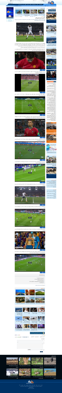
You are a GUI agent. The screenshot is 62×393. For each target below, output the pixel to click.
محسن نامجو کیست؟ (19, 14)
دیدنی (55, 70)
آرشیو (17, 0)
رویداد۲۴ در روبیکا (10, 19)
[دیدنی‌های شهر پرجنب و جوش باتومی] (20, 292)
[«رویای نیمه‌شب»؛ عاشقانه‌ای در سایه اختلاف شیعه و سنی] (26, 326)
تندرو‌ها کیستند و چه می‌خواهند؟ (52, 20)
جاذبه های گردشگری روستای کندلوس (20, 303)
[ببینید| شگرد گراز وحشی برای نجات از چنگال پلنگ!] (37, 361)
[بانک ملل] (9, 12)
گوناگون (44, 16)
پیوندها (19, 0)
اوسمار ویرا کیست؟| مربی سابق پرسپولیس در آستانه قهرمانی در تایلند (36, 281)
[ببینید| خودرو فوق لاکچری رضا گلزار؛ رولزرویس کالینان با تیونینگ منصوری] (41, 318)
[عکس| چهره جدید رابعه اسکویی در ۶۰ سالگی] (33, 310)
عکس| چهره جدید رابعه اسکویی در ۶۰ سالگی (34, 313)
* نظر (43, 343)
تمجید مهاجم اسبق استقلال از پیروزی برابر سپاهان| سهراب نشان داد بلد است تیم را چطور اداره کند (51, 67)
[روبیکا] (37, 333)
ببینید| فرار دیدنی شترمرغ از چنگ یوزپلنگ (13, 366)
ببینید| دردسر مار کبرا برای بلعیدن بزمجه (25, 365)
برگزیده (42, 16)
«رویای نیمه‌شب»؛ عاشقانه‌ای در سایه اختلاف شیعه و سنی (26, 329)
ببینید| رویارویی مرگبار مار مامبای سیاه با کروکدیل (50, 377)
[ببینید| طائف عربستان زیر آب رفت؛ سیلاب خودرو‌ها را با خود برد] (51, 137)
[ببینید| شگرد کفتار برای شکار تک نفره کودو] (12, 372)
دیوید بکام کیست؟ (41, 282)
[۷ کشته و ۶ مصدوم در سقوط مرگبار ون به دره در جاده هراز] (51, 52)
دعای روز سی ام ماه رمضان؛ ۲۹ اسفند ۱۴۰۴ (51, 192)
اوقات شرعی (14, 0)
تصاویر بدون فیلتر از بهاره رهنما (27, 313)
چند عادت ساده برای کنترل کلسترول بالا (51, 152)
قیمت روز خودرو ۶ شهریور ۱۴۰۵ (42, 15)
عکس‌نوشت (53, 122)
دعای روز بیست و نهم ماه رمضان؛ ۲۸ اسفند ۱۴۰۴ (51, 194)
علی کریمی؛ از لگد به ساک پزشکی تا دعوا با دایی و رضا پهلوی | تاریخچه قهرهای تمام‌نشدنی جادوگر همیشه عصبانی (51, 95)
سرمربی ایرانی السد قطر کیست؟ (40, 278)
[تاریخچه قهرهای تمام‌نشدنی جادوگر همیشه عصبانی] (26, 12)
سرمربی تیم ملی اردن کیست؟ (40, 280)
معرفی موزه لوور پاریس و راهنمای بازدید (30, 303)
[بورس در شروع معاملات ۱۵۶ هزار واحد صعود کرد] (51, 28)
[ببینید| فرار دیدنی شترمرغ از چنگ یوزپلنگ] (12, 361)
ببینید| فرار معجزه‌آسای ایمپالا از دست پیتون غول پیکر (38, 377)
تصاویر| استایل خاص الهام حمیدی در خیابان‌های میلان (34, 329)
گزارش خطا (43, 335)
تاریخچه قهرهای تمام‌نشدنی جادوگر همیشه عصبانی (26, 15)
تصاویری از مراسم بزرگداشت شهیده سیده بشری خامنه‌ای (52, 79)
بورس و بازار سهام (52, 24)
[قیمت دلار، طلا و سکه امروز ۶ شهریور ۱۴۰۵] (33, 12)
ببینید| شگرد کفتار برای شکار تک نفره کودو (13, 377)
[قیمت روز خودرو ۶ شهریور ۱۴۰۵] (41, 12)
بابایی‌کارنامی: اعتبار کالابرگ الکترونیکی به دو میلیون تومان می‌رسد (51, 100)
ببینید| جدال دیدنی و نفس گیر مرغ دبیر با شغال (50, 366)
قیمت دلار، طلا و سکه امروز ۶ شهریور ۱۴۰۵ (34, 15)
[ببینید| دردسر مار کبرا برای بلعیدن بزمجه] (25, 361)
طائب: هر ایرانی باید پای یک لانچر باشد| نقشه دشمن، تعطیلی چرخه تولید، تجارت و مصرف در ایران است (51, 105)
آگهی (10, 0)
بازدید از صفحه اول (42, 336)
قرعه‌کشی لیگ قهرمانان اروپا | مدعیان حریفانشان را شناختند (51, 120)
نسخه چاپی (32, 336)
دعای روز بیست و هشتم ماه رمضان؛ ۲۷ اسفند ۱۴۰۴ (51, 196)
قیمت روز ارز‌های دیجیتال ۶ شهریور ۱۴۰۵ (51, 87)
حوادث (53, 48)
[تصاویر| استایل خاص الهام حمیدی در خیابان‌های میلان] (33, 326)
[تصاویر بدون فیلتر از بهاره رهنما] (26, 310)
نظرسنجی (12, 0)
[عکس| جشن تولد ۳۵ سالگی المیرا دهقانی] (41, 310)
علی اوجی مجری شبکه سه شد (41, 329)
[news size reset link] (33, 16)
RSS (19, 385)
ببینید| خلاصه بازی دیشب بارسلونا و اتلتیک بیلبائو (51, 84)
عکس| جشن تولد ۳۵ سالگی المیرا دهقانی (41, 313)
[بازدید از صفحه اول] (44, 336)
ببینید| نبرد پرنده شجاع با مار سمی (25, 376)
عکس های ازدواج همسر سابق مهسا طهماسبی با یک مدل (19, 329)
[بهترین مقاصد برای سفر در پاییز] (30, 292)
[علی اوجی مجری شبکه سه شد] (41, 326)
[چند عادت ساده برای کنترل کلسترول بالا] (51, 148)
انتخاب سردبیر (53, 13)
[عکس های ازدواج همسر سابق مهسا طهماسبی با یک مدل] (18, 326)
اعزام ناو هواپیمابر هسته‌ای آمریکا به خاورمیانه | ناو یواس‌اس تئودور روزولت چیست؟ (19, 314)
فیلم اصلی (42, 72)
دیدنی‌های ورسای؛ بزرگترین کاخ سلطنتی (40, 303)
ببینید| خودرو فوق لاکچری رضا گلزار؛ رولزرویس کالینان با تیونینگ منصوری (41, 322)
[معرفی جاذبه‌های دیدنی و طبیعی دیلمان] (40, 292)
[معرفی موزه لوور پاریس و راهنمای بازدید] (30, 300)
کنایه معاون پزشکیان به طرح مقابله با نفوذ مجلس (51, 184)
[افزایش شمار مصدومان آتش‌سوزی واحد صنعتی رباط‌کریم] (51, 160)
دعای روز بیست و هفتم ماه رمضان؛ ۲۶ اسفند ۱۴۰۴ (51, 198)
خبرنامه (24, 385)
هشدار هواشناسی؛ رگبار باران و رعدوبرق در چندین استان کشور (51, 98)
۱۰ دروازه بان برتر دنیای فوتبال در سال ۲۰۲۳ (39, 279)
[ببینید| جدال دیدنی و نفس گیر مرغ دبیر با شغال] (50, 361)
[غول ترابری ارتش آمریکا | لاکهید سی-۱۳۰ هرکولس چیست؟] (33, 318)
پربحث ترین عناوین (49, 81)
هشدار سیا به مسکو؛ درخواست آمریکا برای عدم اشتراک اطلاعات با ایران (51, 102)
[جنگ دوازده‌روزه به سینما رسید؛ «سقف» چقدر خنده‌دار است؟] (26, 318)
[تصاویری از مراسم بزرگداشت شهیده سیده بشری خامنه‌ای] (51, 74)
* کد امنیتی (43, 349)
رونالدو (39, 285)
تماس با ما (23, 0)
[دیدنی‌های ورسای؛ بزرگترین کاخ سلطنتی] (40, 300)
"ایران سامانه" (29, 388)
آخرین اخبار (55, 81)
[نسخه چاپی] (30, 16)
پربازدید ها (52, 81)
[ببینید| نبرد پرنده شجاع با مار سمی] (25, 372)
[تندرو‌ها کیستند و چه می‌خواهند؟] (51, 17)
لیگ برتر (53, 59)
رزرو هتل (10, 18)
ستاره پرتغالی (36, 285)
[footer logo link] (30, 382)
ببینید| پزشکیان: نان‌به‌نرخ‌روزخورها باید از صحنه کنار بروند (51, 114)
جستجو (34, 385)
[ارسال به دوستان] (31, 16)
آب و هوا (16, 0)
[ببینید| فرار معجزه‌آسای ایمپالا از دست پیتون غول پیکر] (37, 372)
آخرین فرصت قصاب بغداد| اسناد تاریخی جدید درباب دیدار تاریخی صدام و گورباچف (51, 131)
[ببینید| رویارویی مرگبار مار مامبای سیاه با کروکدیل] (50, 372)
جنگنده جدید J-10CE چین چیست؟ (19, 322)
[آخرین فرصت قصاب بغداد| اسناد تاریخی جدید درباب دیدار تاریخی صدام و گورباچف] (51, 126)
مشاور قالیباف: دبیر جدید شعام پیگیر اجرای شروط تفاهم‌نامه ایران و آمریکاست (51, 182)
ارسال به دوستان (36, 336)
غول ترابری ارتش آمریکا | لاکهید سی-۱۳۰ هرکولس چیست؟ (34, 322)
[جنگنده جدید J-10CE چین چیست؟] (18, 318)
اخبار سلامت (50, 9)
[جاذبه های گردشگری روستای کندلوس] (20, 300)
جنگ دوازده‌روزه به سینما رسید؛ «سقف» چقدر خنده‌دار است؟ (26, 322)
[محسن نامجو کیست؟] (18, 12)
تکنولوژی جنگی (53, 9)
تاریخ (54, 167)
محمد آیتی (41, 285)
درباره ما (21, 0)
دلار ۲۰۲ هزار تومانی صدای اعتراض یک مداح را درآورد (51, 186)
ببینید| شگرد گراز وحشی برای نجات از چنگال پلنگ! (38, 366)
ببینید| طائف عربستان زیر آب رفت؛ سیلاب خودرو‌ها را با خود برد (52, 142)
